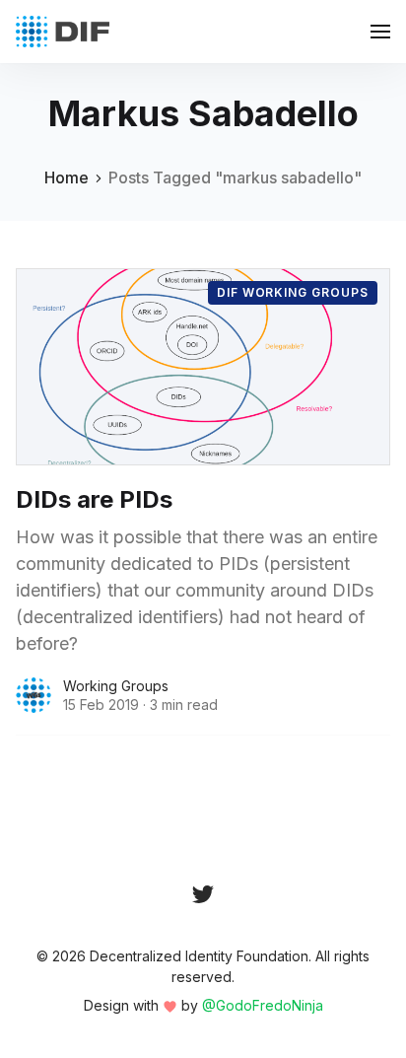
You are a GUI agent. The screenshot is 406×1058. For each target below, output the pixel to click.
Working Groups (116, 685)
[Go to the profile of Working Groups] (33, 695)
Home (66, 177)
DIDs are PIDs (94, 499)
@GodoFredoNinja (262, 1005)
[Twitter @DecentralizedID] (203, 894)
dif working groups (293, 292)
